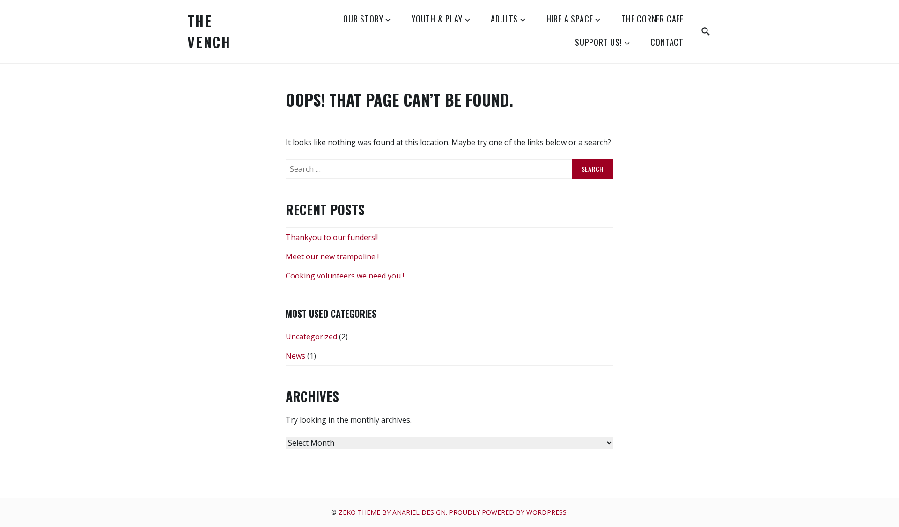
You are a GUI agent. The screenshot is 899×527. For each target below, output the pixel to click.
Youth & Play (437, 19)
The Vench (209, 31)
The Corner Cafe (652, 19)
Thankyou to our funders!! (332, 237)
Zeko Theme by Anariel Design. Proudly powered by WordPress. (453, 512)
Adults (504, 19)
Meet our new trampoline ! (332, 256)
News (295, 356)
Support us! (598, 42)
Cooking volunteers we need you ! (345, 276)
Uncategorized (311, 336)
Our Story (363, 19)
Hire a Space (569, 19)
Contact (667, 42)
